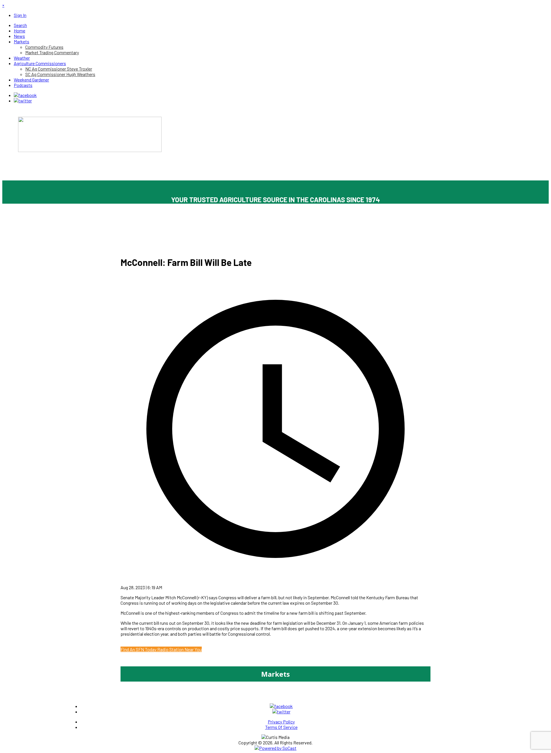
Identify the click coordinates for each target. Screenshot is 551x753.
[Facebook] (25, 95)
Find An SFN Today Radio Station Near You (161, 649)
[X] (23, 100)
